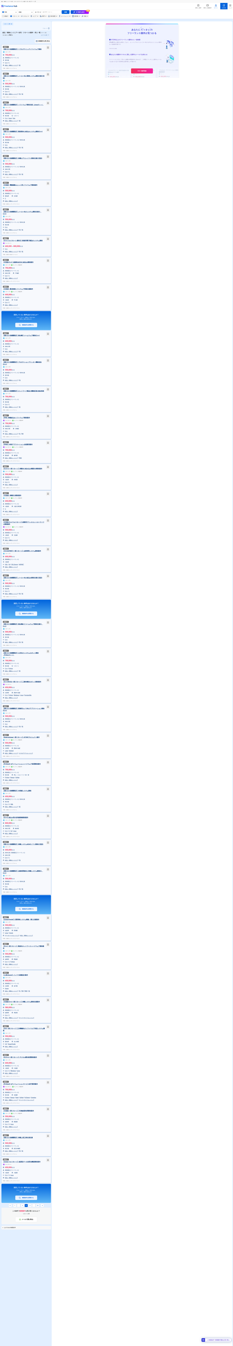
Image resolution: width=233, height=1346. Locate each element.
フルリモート (8, 243)
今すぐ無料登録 (142, 71)
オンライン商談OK (17, 265)
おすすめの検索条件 (10, 1227)
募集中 (6, 16)
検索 (65, 12)
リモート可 (7, 52)
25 (37, 1205)
